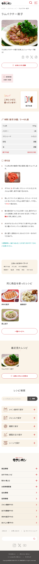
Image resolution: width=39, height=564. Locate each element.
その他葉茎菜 (23, 266)
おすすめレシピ (7, 474)
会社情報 (5, 492)
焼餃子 (6, 270)
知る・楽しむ (6, 480)
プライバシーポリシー (25, 554)
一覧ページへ (19, 331)
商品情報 (5, 468)
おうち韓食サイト (7, 510)
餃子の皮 (7, 266)
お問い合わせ (15, 531)
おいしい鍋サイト (8, 522)
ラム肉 (14, 266)
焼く (23, 270)
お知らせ (4, 531)
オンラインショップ (31, 531)
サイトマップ (28, 557)
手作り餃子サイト (8, 517)
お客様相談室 (6, 486)
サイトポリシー (12, 554)
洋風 (18, 270)
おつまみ (30, 270)
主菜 (12, 270)
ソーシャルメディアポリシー (14, 557)
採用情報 (5, 498)
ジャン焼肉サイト (7, 504)
